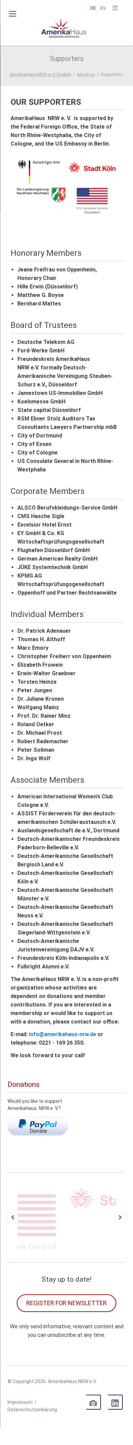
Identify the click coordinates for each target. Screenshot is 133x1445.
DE (93, 8)
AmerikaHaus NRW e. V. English (40, 74)
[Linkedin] (115, 8)
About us (86, 74)
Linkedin (115, 1366)
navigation (12, 13)
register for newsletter (66, 1267)
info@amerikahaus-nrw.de (62, 1034)
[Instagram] (103, 8)
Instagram (93, 1366)
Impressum (20, 1366)
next (120, 1199)
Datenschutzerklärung (32, 1373)
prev (13, 1199)
